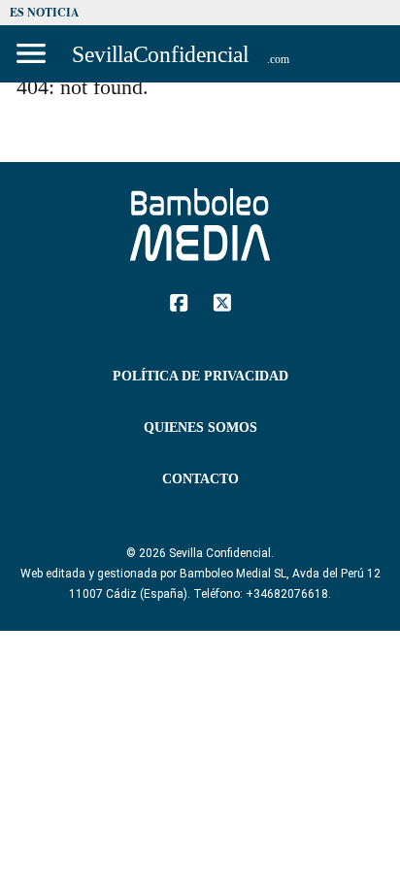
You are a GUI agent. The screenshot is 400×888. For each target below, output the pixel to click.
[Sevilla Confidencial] (182, 54)
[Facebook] (179, 301)
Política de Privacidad (200, 376)
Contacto (200, 479)
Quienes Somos (200, 427)
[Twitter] (222, 301)
